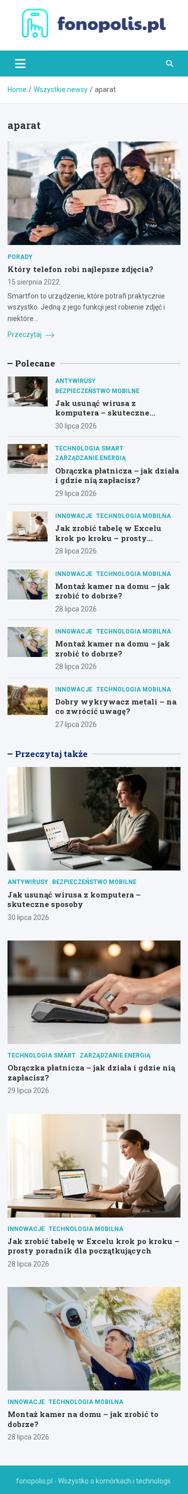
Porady (20, 257)
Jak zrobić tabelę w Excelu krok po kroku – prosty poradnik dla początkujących (113, 537)
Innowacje (73, 516)
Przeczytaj (25, 334)
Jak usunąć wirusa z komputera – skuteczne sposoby (102, 413)
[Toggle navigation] (20, 63)
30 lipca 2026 (76, 426)
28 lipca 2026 (76, 551)
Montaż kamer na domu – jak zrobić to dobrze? (112, 591)
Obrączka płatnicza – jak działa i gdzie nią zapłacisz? (117, 476)
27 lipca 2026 (76, 724)
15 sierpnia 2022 (34, 282)
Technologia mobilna (133, 516)
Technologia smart (89, 448)
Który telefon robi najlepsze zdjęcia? (80, 269)
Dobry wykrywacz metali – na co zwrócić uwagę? (115, 706)
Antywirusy (75, 381)
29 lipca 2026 (76, 494)
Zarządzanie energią (90, 458)
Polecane (35, 363)
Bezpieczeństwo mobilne (97, 391)
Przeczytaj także (51, 754)
